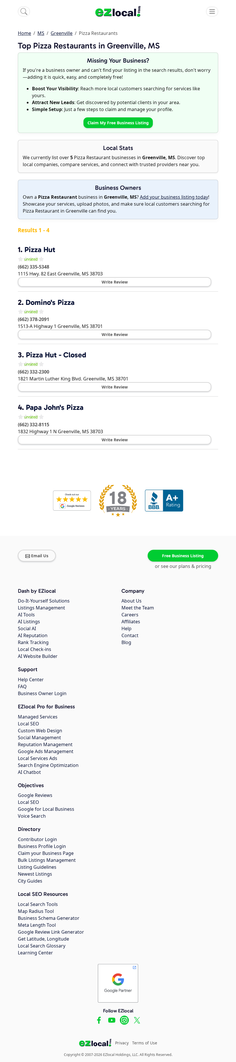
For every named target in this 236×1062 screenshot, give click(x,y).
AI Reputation (32, 635)
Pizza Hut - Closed (56, 354)
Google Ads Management (45, 751)
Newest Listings (35, 874)
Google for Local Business (46, 809)
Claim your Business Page (46, 853)
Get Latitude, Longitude (43, 939)
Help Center (31, 679)
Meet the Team (137, 608)
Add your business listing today (174, 197)
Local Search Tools (38, 904)
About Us (131, 601)
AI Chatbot (29, 772)
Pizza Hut (39, 249)
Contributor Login (37, 839)
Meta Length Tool (37, 925)
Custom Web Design (40, 730)
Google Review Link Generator (51, 932)
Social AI (27, 628)
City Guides (30, 881)
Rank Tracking (33, 642)
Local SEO (28, 723)
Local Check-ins (34, 649)
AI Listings (29, 621)
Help (126, 628)
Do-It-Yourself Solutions (44, 601)
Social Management (39, 737)
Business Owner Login (42, 693)
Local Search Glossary (41, 946)
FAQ (22, 686)
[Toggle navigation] (212, 11)
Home (24, 33)
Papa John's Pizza (54, 407)
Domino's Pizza (50, 302)
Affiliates (130, 621)
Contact (129, 635)
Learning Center (35, 953)
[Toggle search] (24, 11)
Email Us (39, 555)
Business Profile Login (42, 846)
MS (40, 33)
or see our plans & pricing (183, 566)
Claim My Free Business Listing (118, 122)
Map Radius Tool (36, 911)
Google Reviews (35, 795)
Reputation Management (45, 744)
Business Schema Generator (48, 918)
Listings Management (41, 608)
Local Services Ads (37, 758)
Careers (129, 614)
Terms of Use (144, 1043)
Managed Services (38, 717)
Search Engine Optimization (48, 765)
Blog (126, 642)
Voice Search (32, 816)
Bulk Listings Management (47, 860)
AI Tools (26, 614)
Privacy (122, 1043)
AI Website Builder (38, 656)
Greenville (62, 33)
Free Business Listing (183, 555)
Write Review (115, 282)
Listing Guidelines (37, 867)
